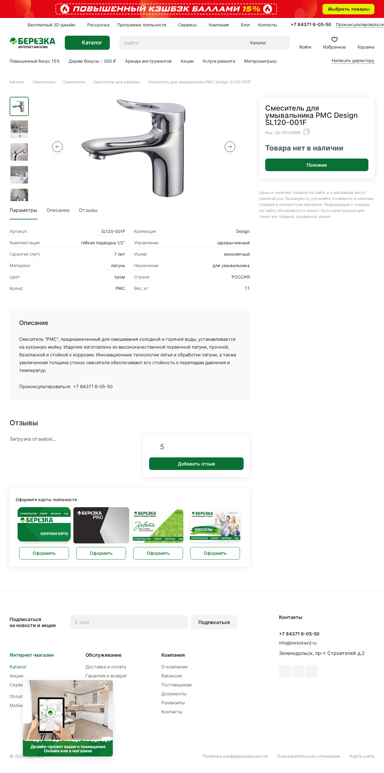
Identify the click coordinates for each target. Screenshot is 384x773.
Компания (173, 655)
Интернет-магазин (32, 655)
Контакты (171, 712)
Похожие (317, 165)
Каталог (18, 667)
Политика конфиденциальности (235, 756)
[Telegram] (311, 671)
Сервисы (19, 685)
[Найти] (282, 43)
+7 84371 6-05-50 (311, 24)
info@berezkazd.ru (297, 642)
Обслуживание (104, 655)
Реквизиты (173, 703)
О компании (174, 667)
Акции (16, 676)
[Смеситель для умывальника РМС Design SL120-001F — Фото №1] (143, 148)
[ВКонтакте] (285, 671)
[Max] (298, 671)
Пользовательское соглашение (308, 756)
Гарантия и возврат (106, 676)
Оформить (44, 553)
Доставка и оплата (106, 667)
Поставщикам (176, 685)
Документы (173, 694)
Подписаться (214, 622)
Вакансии (171, 676)
